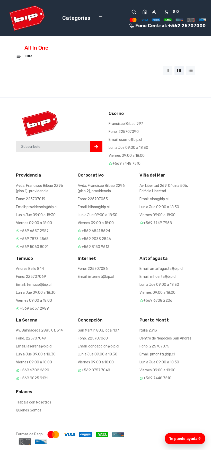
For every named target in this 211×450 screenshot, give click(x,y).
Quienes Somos (28, 410)
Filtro (28, 56)
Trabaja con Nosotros (33, 402)
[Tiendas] (144, 12)
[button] (133, 11)
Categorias (76, 18)
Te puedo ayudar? (185, 438)
